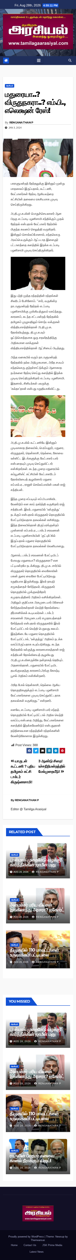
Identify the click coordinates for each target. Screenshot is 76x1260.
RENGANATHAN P (21, 122)
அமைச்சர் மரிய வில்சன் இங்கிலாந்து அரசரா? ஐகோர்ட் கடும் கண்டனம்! (37, 909)
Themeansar (38, 1240)
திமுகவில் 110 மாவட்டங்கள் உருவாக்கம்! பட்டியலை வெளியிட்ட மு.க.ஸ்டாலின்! (34, 954)
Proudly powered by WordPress (26, 1236)
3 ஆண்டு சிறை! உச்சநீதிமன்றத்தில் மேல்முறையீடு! (51, 766)
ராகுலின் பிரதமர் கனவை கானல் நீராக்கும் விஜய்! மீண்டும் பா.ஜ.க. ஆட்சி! (32, 1160)
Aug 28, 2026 (22, 1041)
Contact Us (30, 1245)
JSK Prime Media (52, 1245)
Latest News (37, 1251)
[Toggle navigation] (38, 60)
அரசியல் (9, 86)
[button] (70, 60)
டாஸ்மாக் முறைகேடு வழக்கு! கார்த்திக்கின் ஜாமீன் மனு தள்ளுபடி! (36, 864)
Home (14, 1245)
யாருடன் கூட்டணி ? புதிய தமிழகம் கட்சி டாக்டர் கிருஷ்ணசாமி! (23, 771)
